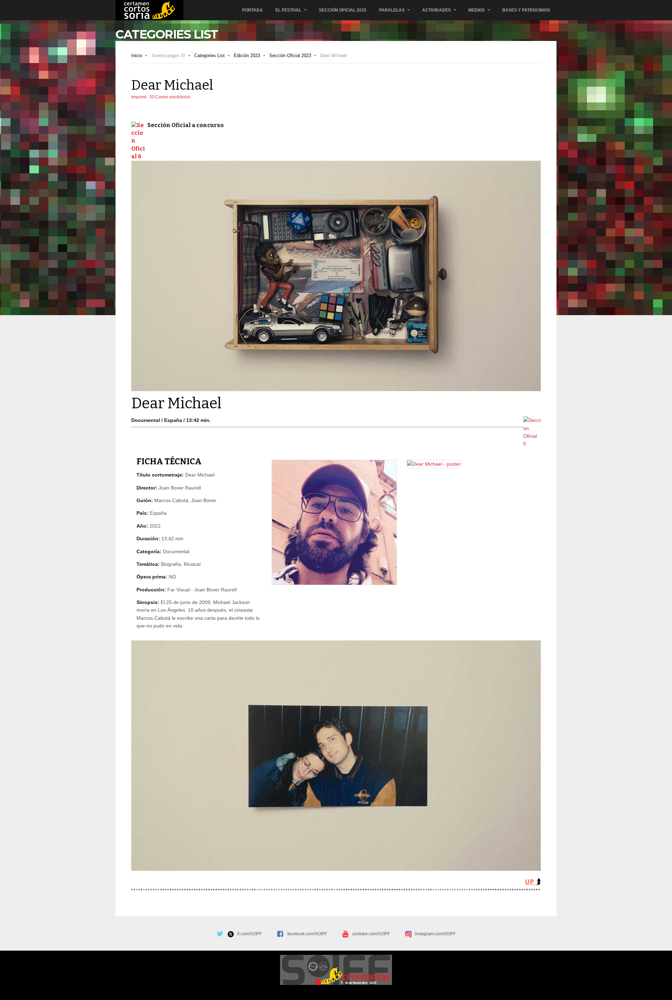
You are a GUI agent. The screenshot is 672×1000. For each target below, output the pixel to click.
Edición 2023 (247, 55)
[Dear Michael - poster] (434, 464)
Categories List (209, 55)
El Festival (288, 10)
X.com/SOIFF (248, 933)
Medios (476, 10)
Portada (252, 10)
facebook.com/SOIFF (307, 933)
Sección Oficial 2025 (342, 10)
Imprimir (139, 97)
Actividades (436, 10)
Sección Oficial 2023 (290, 55)
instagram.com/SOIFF (434, 933)
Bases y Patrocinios (526, 10)
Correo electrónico (172, 97)
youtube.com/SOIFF (371, 933)
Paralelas (392, 10)
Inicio (136, 55)
